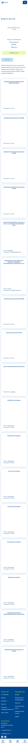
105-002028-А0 (11, 602)
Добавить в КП (14, 53)
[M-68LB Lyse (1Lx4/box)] (14, 590)
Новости (3, 704)
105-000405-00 (11, 639)
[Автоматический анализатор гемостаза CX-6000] (14, 166)
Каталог (17, 694)
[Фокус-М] (5, 2)
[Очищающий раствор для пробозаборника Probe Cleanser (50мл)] (14, 627)
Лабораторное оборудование (19, 699)
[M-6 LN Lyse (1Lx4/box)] (14, 484)
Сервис (17, 716)
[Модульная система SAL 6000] (14, 345)
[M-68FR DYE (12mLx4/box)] (14, 413)
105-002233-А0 (11, 461)
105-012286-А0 (11, 567)
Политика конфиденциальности (7, 708)
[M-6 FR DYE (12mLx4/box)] (14, 519)
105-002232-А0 (11, 425)
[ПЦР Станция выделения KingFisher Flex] (14, 379)
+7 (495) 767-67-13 (6, 730)
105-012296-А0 (11, 532)
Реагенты (17, 703)
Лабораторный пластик (19, 712)
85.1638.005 (10, 250)
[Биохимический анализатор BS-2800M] (14, 131)
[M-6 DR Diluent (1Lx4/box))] (14, 555)
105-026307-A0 (11, 676)
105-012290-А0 (11, 496)
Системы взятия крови (19, 707)
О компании (4, 694)
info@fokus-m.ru (6, 733)
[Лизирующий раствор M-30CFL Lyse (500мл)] (14, 664)
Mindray (14, 44)
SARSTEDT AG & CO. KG (16, 252)
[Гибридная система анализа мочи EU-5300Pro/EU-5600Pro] (14, 96)
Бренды (3, 698)
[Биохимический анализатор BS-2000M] (14, 311)
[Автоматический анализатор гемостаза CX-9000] (14, 201)
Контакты (4, 701)
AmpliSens (13, 391)
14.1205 (9, 288)
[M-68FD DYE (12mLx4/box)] (14, 448)
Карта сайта (4, 712)
